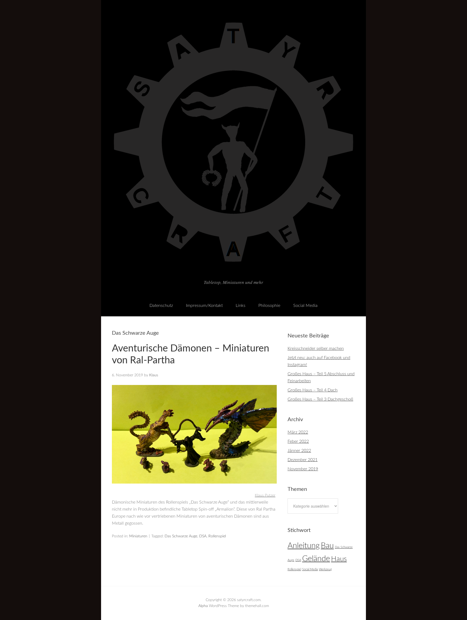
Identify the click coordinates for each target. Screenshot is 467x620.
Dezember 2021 (303, 460)
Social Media (305, 305)
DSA (202, 536)
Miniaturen (138, 536)
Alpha (203, 606)
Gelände (316, 559)
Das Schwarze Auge (181, 536)
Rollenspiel (217, 536)
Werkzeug (325, 569)
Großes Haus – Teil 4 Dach (313, 390)
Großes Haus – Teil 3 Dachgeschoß (320, 399)
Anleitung (304, 546)
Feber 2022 (298, 441)
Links (240, 305)
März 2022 (298, 432)
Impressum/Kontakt (204, 305)
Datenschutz (161, 305)
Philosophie (269, 305)
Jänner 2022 (299, 450)
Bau (327, 546)
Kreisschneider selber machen (316, 348)
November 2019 (303, 469)
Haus (339, 558)
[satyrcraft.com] (233, 271)
